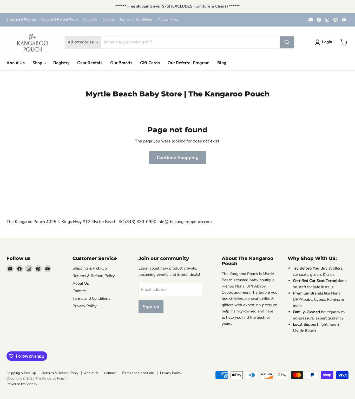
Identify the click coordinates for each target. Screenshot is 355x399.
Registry (61, 63)
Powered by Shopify (21, 384)
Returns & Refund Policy (59, 20)
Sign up (151, 307)
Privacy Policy (168, 20)
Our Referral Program (188, 63)
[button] (324, 42)
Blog (221, 63)
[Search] (287, 42)
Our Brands (121, 63)
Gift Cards (150, 63)
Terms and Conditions (136, 20)
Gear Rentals (89, 63)
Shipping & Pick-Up (21, 20)
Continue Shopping (178, 157)
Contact (108, 20)
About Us (90, 20)
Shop (37, 63)
